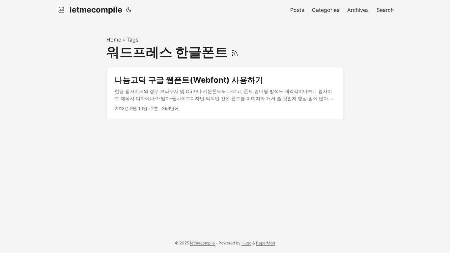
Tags (132, 39)
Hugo (246, 242)
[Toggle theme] (129, 10)
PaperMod (265, 242)
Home (113, 39)
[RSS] (235, 52)
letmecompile (96, 9)
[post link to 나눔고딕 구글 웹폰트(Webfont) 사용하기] (225, 93)
